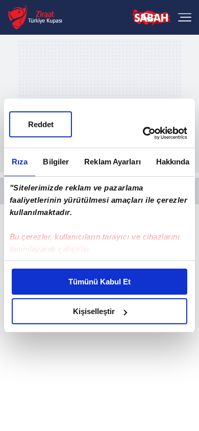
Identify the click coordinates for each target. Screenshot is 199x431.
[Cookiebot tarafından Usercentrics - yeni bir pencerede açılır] (143, 133)
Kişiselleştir (94, 311)
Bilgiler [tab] (56, 161)
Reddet (41, 124)
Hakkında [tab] (173, 161)
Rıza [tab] (20, 161)
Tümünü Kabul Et (99, 281)
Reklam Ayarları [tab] (112, 161)
